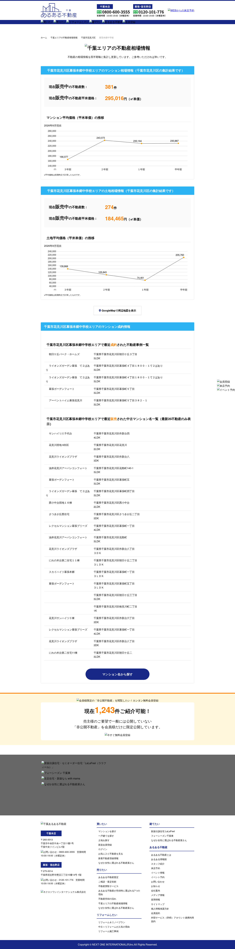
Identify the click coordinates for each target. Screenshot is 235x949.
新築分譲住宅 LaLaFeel (163, 831)
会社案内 (155, 890)
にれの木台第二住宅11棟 (63, 652)
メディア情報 (157, 895)
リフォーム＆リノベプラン (111, 922)
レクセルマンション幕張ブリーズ (68, 526)
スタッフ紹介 (157, 863)
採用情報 (155, 899)
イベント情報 (157, 872)
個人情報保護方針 (160, 908)
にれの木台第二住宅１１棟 (64, 560)
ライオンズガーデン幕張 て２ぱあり (68, 368)
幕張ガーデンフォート (61, 389)
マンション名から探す (117, 674)
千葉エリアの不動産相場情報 (64, 37)
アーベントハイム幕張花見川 (65, 400)
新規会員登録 (105, 844)
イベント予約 (157, 877)
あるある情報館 (159, 859)
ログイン (102, 849)
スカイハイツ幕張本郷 (61, 572)
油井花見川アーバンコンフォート (68, 468)
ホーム (44, 37)
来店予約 (155, 868)
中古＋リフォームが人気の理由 (114, 926)
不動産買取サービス (108, 886)
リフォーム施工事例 (108, 931)
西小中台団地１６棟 (60, 502)
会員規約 (155, 913)
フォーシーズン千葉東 (162, 835)
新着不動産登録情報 (108, 858)
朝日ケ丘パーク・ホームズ (64, 354)
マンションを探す (107, 831)
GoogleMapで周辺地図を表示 (119, 310)
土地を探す (104, 840)
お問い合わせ (157, 881)
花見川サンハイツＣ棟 (61, 618)
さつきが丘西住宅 (59, 514)
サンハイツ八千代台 (60, 433)
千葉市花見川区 (88, 37)
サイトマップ (157, 904)
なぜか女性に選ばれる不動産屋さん (116, 862)
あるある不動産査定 (108, 877)
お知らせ (155, 886)
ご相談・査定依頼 (107, 881)
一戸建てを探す (106, 835)
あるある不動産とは (161, 854)
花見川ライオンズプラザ (63, 456)
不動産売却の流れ (107, 898)
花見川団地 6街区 (59, 445)
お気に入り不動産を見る (110, 853)
